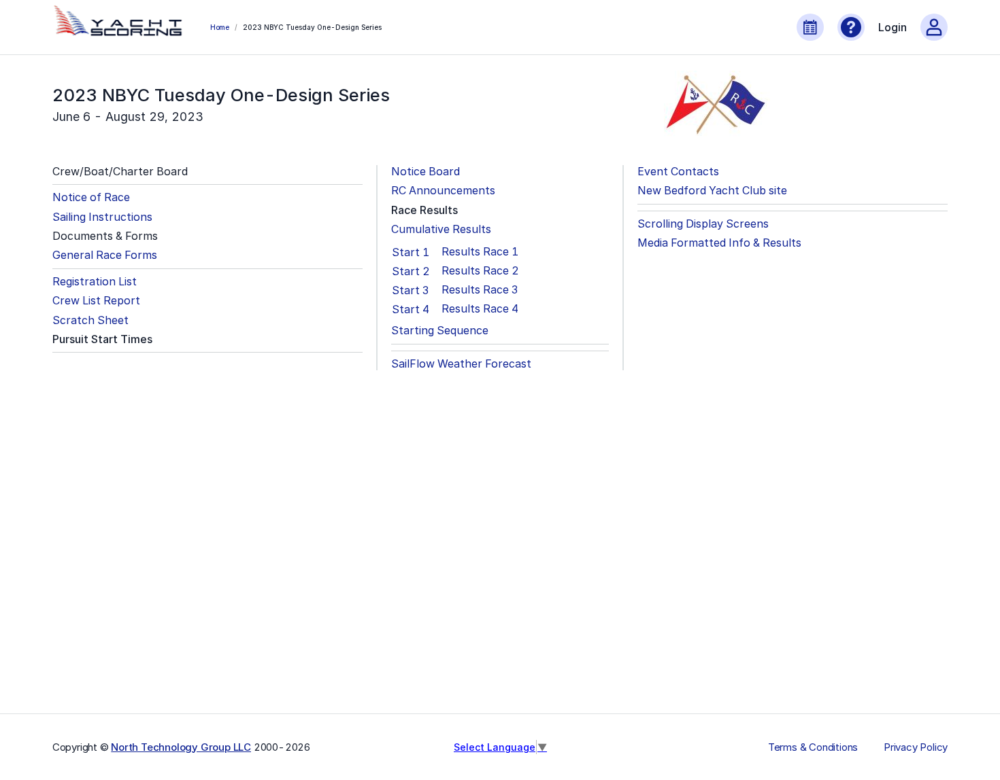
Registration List (94, 281)
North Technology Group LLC (181, 747)
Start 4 (410, 309)
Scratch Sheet (90, 320)
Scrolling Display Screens (703, 223)
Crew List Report (96, 300)
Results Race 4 (479, 308)
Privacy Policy (916, 747)
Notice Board (425, 171)
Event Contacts (678, 171)
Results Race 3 (479, 289)
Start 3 (410, 290)
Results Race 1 (479, 251)
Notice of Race (91, 197)
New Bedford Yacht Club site (712, 190)
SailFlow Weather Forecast (461, 363)
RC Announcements (443, 190)
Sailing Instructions (102, 217)
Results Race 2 (480, 270)
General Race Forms (104, 255)
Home (219, 27)
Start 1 (410, 252)
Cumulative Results (441, 229)
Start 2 (411, 271)
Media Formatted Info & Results (719, 242)
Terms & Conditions (813, 747)
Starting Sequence (439, 330)
